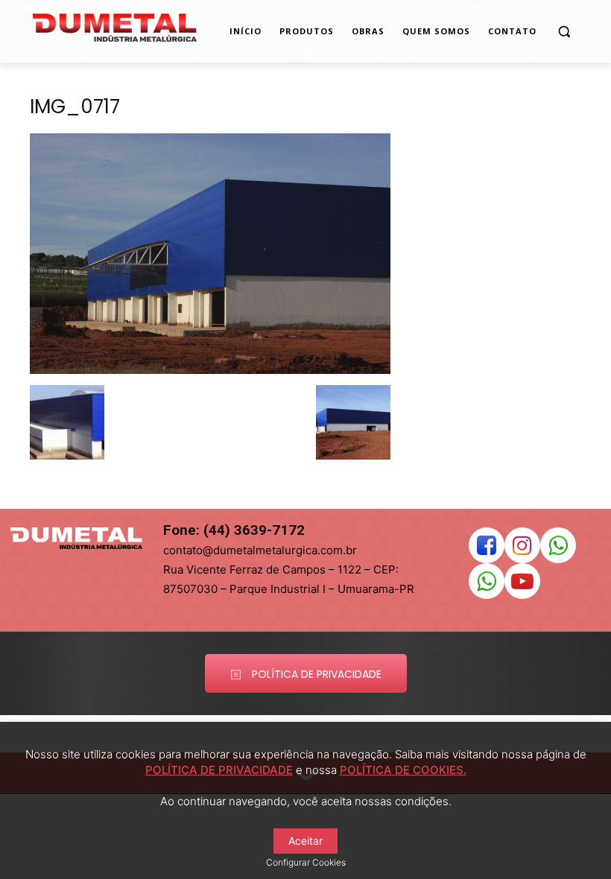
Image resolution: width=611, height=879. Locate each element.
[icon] (486, 549)
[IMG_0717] (210, 370)
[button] (563, 31)
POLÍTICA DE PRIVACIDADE (219, 770)
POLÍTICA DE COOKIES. (403, 770)
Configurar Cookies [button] (306, 862)
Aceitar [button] (305, 840)
